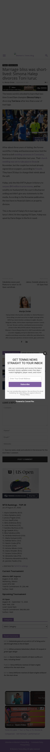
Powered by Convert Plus (25, 401)
